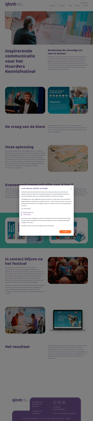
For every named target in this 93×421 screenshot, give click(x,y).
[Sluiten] (71, 189)
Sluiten (65, 232)
